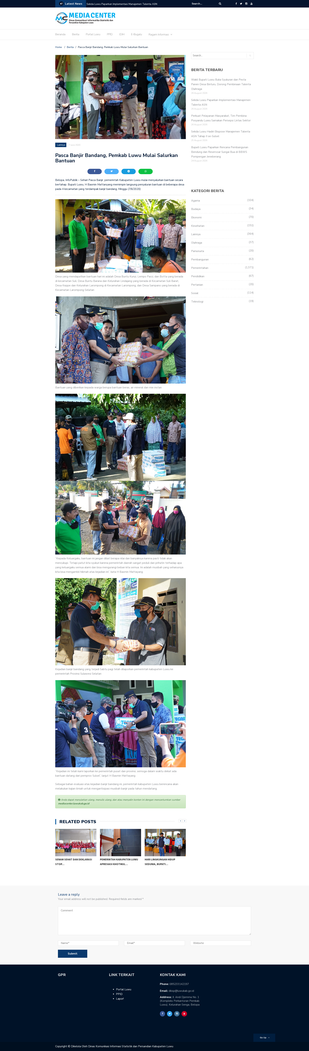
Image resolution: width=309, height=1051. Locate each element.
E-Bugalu (136, 34)
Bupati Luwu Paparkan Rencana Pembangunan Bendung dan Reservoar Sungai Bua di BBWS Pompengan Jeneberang (219, 152)
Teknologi (197, 301)
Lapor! (120, 999)
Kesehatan (197, 226)
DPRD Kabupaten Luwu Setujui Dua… (120, 862)
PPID (110, 34)
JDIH (121, 34)
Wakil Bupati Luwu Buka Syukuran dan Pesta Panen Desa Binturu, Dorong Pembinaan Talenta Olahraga (221, 84)
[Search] (220, 3)
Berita (75, 34)
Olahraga (196, 242)
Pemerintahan (199, 268)
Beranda (60, 34)
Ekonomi (196, 217)
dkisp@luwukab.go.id (181, 991)
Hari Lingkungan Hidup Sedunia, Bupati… (70, 862)
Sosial (194, 293)
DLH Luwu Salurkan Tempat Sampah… (163, 867)
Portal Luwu (93, 34)
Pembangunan (200, 259)
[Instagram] (246, 4)
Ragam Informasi (159, 34)
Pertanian (197, 285)
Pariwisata (197, 251)
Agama (195, 200)
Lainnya (61, 145)
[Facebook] (236, 4)
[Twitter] (241, 4)
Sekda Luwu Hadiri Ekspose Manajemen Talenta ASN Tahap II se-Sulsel (128, 4)
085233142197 (179, 984)
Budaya (195, 209)
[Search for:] (202, 3)
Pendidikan (197, 276)
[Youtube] (251, 4)
